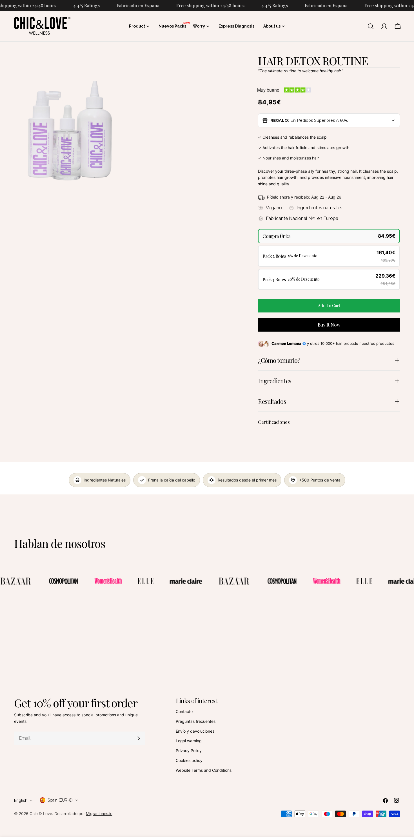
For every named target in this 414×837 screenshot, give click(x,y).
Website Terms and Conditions (204, 770)
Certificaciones (274, 422)
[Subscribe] (138, 738)
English (20, 800)
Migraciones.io (99, 813)
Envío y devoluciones (195, 731)
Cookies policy (189, 760)
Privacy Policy (189, 750)
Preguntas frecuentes (195, 721)
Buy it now (329, 325)
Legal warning (189, 740)
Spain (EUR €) (60, 800)
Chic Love (41, 813)
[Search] (370, 26)
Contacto (184, 711)
